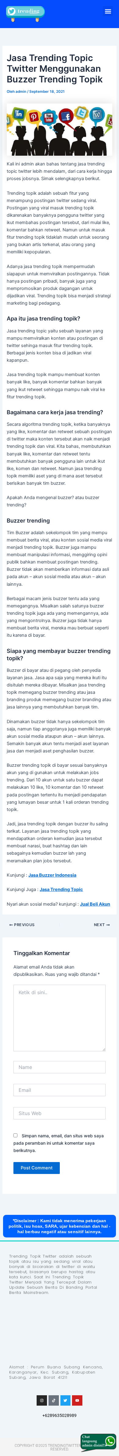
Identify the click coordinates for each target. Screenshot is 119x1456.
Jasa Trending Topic (61, 889)
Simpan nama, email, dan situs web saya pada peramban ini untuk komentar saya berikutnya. (58, 1143)
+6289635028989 (59, 1415)
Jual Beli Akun (95, 904)
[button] (108, 11)
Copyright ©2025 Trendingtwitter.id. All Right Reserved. (60, 1447)
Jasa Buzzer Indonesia (52, 875)
